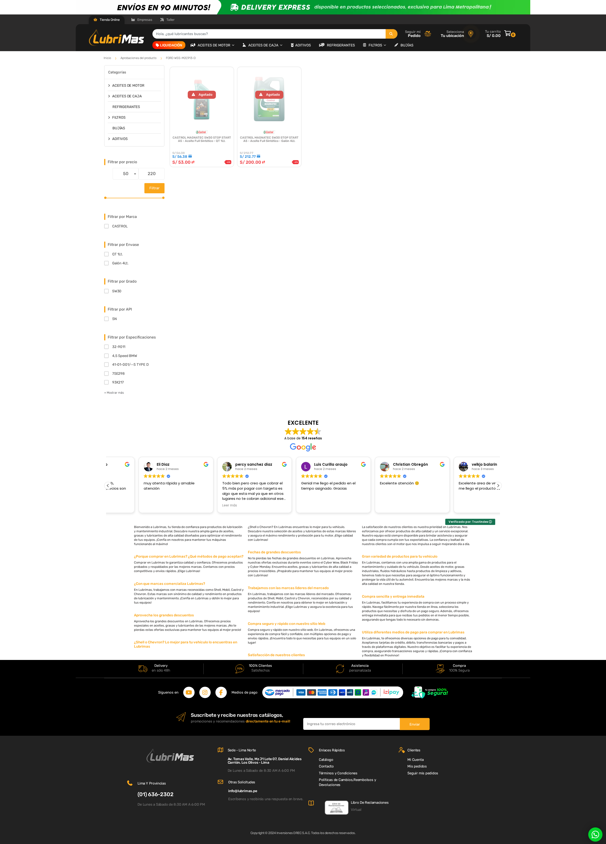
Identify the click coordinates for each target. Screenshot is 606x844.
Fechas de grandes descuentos (274, 552)
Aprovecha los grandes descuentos (164, 615)
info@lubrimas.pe (242, 791)
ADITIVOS (303, 45)
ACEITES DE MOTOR (214, 45)
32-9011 (118, 347)
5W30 (116, 291)
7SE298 (118, 373)
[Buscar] (391, 34)
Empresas (144, 20)
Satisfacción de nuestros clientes (276, 655)
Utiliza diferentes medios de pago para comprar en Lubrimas (413, 632)
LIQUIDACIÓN (171, 45)
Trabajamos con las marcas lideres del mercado (288, 588)
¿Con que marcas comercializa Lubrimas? (169, 584)
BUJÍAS (407, 45)
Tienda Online (109, 20)
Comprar (201, 177)
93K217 (118, 382)
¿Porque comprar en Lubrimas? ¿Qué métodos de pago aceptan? (188, 556)
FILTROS (376, 45)
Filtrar (154, 188)
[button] (498, 485)
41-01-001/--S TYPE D (130, 364)
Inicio (107, 58)
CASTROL (120, 226)
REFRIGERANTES (341, 45)
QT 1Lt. (117, 254)
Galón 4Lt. (120, 263)
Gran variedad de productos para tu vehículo (399, 556)
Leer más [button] (199, 505)
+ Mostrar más (114, 392)
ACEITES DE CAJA (263, 45)
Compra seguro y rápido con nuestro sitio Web (286, 624)
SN (114, 319)
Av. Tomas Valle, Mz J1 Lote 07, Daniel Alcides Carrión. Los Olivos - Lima (265, 761)
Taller (170, 20)
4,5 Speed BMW (124, 356)
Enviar (415, 724)
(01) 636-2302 (155, 794)
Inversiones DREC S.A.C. (293, 833)
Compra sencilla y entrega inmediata (393, 596)
